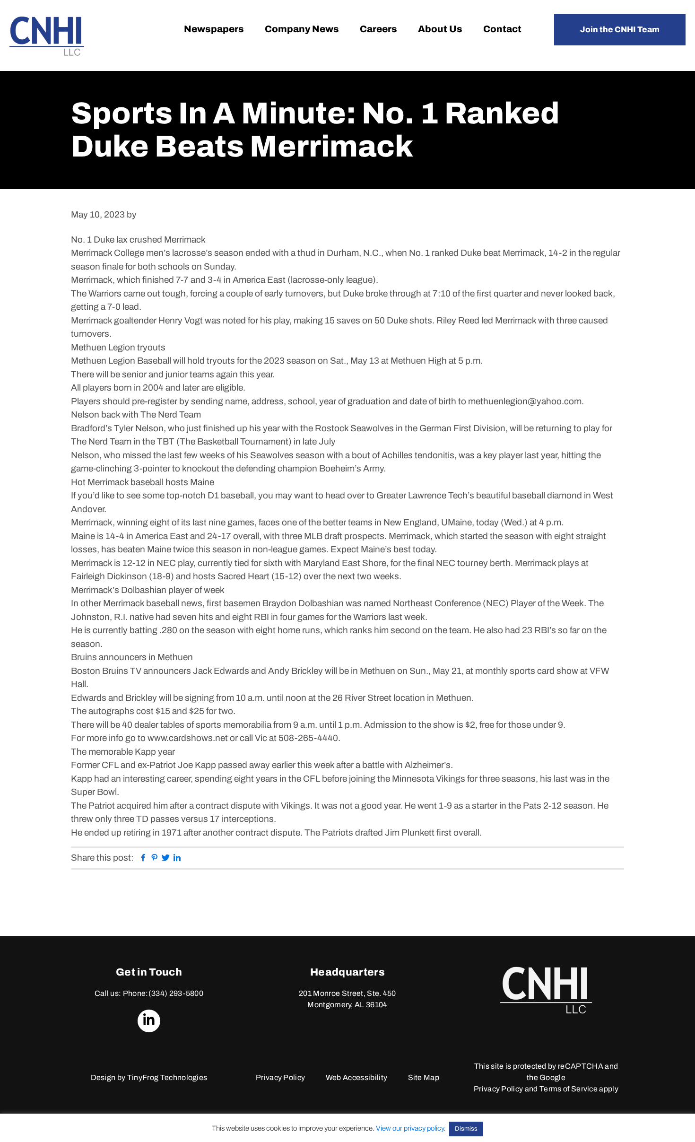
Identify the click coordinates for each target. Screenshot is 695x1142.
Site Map (424, 1077)
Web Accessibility (356, 1077)
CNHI (46, 36)
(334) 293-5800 (175, 993)
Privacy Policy (280, 1077)
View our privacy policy (409, 1128)
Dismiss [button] (466, 1128)
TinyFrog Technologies (167, 1077)
